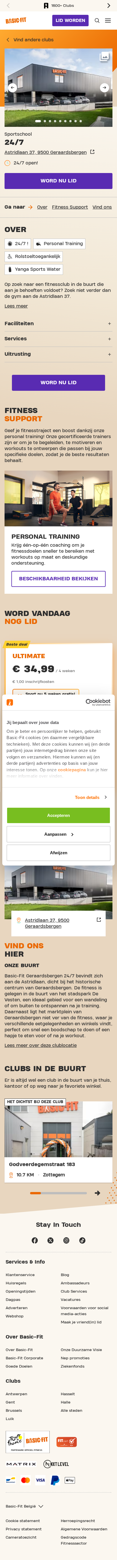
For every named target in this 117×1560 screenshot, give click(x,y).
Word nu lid (58, 181)
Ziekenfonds (72, 1366)
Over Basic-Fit (19, 1350)
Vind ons (102, 207)
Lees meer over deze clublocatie (41, 1045)
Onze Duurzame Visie (81, 1350)
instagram (66, 1240)
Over (42, 207)
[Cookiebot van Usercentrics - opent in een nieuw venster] (85, 702)
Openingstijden (20, 1291)
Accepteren (58, 815)
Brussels (14, 1411)
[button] (7, 5)
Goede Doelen (19, 1366)
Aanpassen (55, 833)
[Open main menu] (108, 20)
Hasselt (68, 1394)
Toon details (87, 797)
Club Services (74, 1291)
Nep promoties (75, 1358)
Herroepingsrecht (78, 1521)
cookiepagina (72, 769)
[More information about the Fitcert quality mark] (67, 1442)
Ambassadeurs (75, 1283)
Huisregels (16, 1283)
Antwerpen (16, 1394)
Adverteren (17, 1308)
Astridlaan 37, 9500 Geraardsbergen (46, 152)
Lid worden (70, 20)
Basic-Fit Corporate (24, 1358)
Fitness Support (70, 207)
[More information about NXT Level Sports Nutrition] (56, 1464)
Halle (65, 1402)
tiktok (82, 1240)
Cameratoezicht (21, 1537)
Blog (65, 1275)
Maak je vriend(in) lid (81, 1322)
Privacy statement (24, 1529)
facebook (34, 1240)
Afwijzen (58, 852)
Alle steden (71, 1411)
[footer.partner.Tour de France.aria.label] (28, 1442)
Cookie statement (23, 1521)
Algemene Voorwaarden (84, 1529)
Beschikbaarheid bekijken (58, 578)
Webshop (15, 1316)
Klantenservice (20, 1275)
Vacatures (70, 1300)
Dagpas (13, 1300)
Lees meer (16, 306)
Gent (10, 1402)
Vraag (96, 20)
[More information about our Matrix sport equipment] (21, 1464)
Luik (10, 1419)
